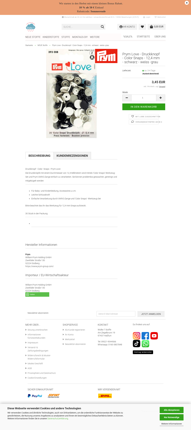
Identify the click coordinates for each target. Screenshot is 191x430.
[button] (126, 98)
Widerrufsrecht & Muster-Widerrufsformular (39, 357)
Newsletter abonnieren (75, 344)
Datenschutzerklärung (57, 418)
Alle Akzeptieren (172, 410)
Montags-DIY (80, 37)
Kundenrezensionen (72, 155)
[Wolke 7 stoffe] (41, 27)
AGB (30, 368)
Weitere (95, 37)
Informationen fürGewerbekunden (36, 336)
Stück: (125, 92)
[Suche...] (102, 27)
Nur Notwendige (171, 417)
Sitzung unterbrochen (38, 330)
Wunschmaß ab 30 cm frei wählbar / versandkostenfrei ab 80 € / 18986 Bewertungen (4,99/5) (101, 17)
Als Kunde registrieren (75, 330)
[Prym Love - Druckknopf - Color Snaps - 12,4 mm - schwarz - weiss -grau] (71, 93)
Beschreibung (39, 155)
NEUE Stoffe (32, 37)
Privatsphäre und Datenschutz (42, 373)
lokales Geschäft (35, 363)
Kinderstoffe (51, 37)
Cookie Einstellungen (37, 378)
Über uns (160, 36)
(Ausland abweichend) (150, 74)
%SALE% (127, 36)
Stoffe (65, 37)
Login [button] (147, 17)
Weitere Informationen (171, 424)
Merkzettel (161, 17)
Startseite (143, 36)
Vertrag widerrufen (143, 352)
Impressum (33, 342)
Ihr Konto (69, 334)
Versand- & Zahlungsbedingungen (38, 349)
